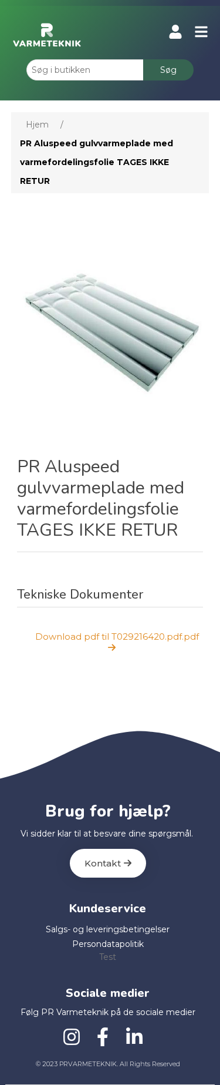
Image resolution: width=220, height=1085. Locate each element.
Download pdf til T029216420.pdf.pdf (117, 636)
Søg (168, 70)
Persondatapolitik (108, 944)
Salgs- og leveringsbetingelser (108, 929)
